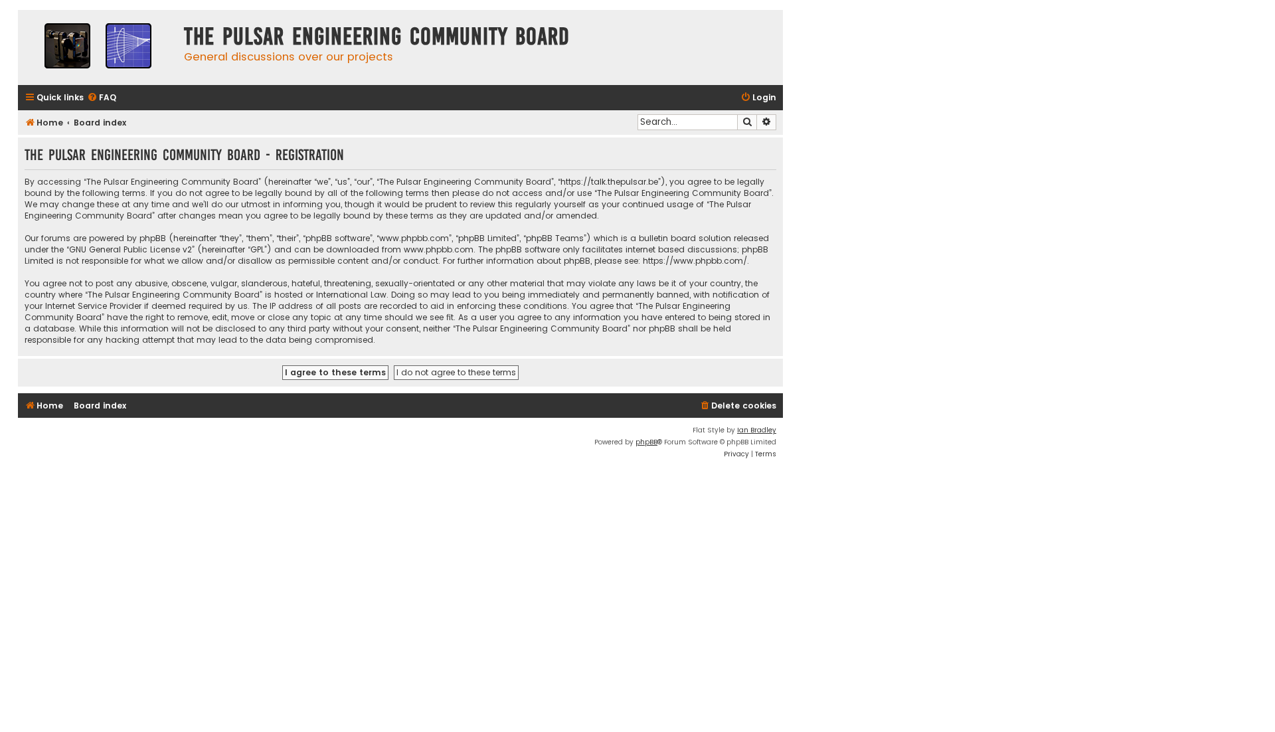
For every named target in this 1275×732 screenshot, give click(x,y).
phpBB (646, 442)
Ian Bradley (756, 430)
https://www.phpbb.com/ (695, 260)
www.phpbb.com (438, 249)
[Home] (97, 47)
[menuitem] (101, 98)
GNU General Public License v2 (130, 249)
